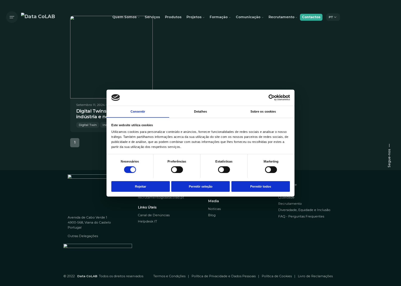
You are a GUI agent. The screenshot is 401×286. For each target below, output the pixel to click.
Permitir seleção (200, 186)
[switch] (177, 169)
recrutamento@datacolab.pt (161, 197)
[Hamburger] (12, 17)
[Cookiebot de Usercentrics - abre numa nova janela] (271, 97)
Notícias (214, 209)
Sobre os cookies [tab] (263, 111)
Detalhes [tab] (200, 111)
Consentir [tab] (138, 111)
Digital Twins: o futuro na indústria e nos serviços (105, 113)
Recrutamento (290, 204)
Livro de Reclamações (315, 276)
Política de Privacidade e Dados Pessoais (224, 276)
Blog (212, 215)
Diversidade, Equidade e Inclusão (304, 210)
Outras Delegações (83, 236)
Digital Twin (88, 125)
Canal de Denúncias (154, 215)
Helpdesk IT (147, 221)
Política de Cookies (277, 276)
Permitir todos (260, 186)
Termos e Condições (169, 276)
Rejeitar (140, 186)
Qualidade (286, 197)
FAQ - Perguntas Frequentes (301, 216)
